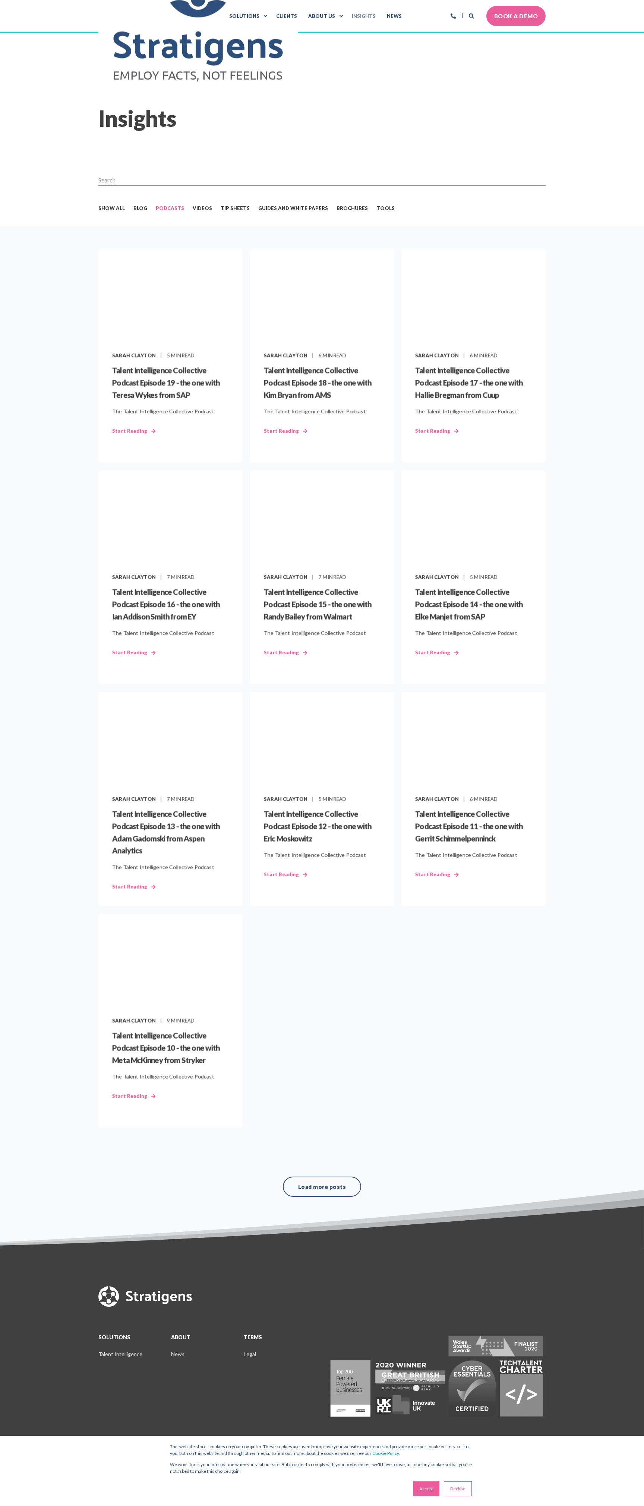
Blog (140, 208)
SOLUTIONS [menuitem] (114, 1337)
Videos (202, 208)
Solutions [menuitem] (244, 16)
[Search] (472, 15)
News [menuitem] (394, 16)
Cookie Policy (385, 1453)
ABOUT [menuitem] (180, 1337)
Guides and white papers (293, 208)
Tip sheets (235, 208)
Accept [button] (426, 1488)
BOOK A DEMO (516, 16)
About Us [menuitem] (321, 16)
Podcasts (170, 208)
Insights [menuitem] (364, 16)
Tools (385, 208)
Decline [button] (457, 1488)
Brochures (352, 208)
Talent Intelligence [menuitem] (120, 1354)
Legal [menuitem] (250, 1354)
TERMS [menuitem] (253, 1337)
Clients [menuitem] (286, 16)
